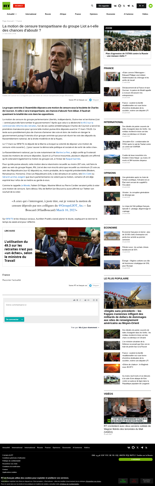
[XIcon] (124, 6)
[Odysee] (120, 6)
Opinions (94, 14)
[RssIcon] (133, 6)
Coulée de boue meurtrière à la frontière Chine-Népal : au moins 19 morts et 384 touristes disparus (136, 157)
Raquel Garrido (73, 158)
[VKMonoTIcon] (115, 6)
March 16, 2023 (66, 210)
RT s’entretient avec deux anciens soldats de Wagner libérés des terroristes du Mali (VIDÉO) (127, 429)
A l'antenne (128, 14)
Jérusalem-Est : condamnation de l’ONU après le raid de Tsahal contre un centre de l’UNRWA (136, 144)
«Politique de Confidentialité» (69, 484)
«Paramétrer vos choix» (93, 481)
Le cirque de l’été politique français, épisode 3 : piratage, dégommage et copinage (136, 208)
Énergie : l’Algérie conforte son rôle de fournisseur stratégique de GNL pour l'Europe (136, 263)
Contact (5, 469)
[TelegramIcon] (128, 6)
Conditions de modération (11, 466)
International (31, 14)
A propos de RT (7, 455)
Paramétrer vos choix (9, 464)
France (78, 14)
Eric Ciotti (86, 173)
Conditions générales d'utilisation (13, 458)
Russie (48, 14)
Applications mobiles (9, 472)
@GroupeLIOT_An (70, 205)
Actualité (10, 14)
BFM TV (9, 218)
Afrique (63, 14)
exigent (21, 176)
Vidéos (145, 14)
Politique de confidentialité (11, 461)
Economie (111, 14)
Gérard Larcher (9, 176)
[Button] (151, 6)
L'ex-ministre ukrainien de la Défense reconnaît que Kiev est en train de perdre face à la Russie (136, 344)
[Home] (6, 6)
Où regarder (104, 6)
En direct (19, 6)
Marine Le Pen (63, 152)
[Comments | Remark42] (51, 314)
